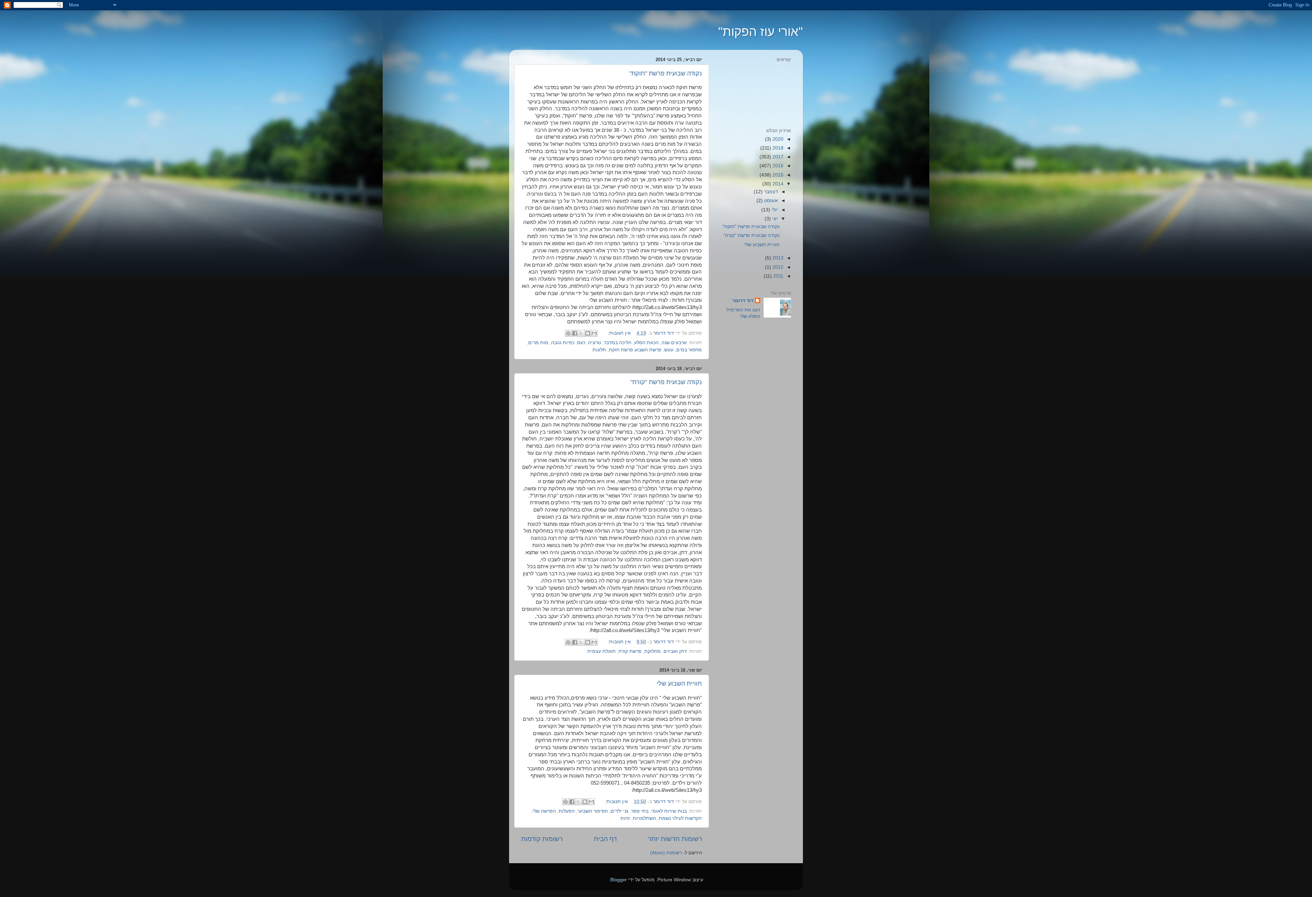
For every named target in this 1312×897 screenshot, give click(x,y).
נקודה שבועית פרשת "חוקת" (665, 73)
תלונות (599, 349)
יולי (774, 209)
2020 (777, 139)
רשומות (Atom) (666, 852)
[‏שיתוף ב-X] (581, 333)
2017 (777, 156)
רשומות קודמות (542, 838)
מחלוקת (652, 651)
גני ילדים (619, 811)
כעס (581, 342)
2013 (777, 258)
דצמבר (770, 191)
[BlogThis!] (587, 333)
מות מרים (538, 342)
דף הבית (605, 838)
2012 (777, 267)
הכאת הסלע (646, 342)
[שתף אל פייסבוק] (574, 333)
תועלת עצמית (601, 651)
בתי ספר (639, 811)
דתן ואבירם (675, 651)
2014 (777, 183)
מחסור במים (689, 349)
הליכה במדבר (617, 342)
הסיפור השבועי (592, 811)
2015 (777, 175)
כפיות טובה (562, 342)
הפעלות (567, 811)
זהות (625, 818)
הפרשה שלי (544, 811)
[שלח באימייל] (594, 333)
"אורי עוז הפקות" (760, 32)
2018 (777, 148)
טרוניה (594, 342)
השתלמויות (644, 818)
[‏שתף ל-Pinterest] (568, 333)
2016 (777, 165)
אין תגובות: (618, 333)
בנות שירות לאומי (669, 811)
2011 (777, 276)
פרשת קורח (630, 651)
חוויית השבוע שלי (679, 683)
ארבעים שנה (674, 342)
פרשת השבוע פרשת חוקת (635, 349)
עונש (668, 349)
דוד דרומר (742, 300)
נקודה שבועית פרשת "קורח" (666, 382)
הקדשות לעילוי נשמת (680, 818)
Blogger (618, 879)
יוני (774, 218)
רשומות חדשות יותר (675, 838)
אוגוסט (770, 200)
